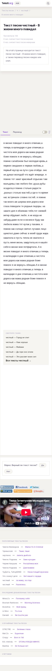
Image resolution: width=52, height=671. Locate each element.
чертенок (6, 555)
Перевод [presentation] (17, 132)
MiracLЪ (6, 598)
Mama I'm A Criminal (34, 547)
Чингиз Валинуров (10, 547)
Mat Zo (5, 633)
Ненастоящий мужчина (38, 572)
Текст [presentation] (5, 132)
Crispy (5, 637)
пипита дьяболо (24, 555)
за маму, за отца (23, 580)
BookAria (6, 607)
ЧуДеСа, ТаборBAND (11, 572)
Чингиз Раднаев (9, 568)
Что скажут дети (9, 576)
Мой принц (21, 607)
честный (24, 10)
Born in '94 (19, 637)
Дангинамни (28, 568)
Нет (8, 471)
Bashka (5, 646)
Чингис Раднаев (9, 559)
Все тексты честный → (18, 360)
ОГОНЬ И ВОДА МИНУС (29, 642)
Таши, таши (24, 551)
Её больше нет (21, 646)
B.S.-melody (7, 642)
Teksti (7, 3)
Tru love (18, 611)
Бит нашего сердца (32, 576)
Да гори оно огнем (24, 352)
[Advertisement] (26, 100)
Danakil (5, 615)
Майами (20, 347)
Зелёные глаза (23, 629)
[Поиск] (48, 3)
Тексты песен (8, 10)
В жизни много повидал (12, 14)
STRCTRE (6, 629)
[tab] (5, 132)
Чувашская (7, 551)
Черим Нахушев (9, 563)
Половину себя (23, 598)
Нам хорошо (22, 342)
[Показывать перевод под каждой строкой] (47, 132)
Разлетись (21, 584)
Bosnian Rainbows (10, 603)
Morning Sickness (32, 603)
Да (42, 465)
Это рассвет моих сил (26, 356)
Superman (19, 633)
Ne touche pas (21, 615)
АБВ (17, 3)
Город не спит (22, 337)
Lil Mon (5, 611)
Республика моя (30, 563)
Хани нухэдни (29, 559)
